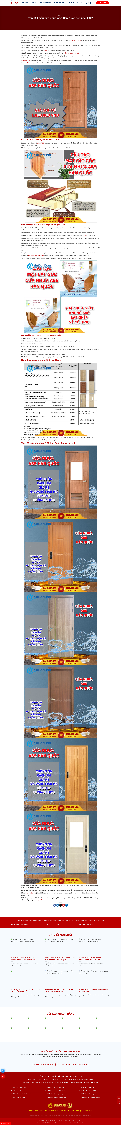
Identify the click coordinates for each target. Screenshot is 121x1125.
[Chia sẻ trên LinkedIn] (66, 905)
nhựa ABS (40, 143)
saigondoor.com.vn (43, 900)
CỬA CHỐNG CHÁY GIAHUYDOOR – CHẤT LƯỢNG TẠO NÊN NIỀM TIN (59, 991)
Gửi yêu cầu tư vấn (20, 924)
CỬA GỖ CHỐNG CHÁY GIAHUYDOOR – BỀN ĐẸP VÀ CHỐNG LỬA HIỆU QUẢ (59, 959)
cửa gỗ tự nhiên (76, 40)
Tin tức (60, 15)
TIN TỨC (79, 2)
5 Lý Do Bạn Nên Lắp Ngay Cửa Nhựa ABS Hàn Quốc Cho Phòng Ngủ (26, 991)
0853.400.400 (6, 1123)
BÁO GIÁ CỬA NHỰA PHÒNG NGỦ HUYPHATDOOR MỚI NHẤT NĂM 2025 (23, 959)
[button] (86, 3)
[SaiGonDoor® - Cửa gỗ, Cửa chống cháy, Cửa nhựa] (15, 3)
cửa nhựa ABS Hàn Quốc (71, 53)
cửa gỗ (46, 50)
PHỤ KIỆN (71, 2)
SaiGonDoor (30, 893)
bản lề (84, 235)
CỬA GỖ (34, 2)
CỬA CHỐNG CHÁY (59, 2)
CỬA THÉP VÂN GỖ (45, 2)
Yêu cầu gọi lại (53, 924)
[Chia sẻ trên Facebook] (54, 905)
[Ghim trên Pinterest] (63, 905)
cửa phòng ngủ (28, 63)
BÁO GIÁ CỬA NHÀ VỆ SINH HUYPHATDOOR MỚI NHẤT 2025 (93, 991)
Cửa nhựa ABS (25, 60)
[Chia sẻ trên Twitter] (57, 905)
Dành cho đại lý (87, 924)
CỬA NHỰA (25, 2)
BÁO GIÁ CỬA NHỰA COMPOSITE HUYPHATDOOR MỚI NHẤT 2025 (90, 959)
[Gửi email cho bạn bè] (60, 905)
